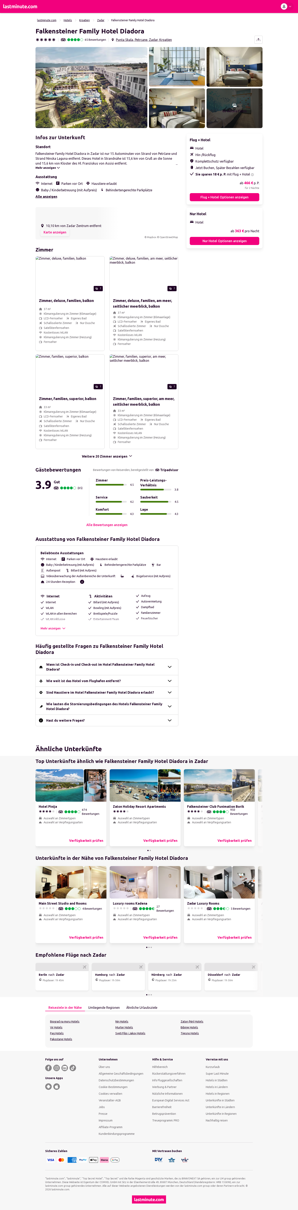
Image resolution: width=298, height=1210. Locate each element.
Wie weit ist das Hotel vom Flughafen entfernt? (83, 681)
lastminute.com (46, 20)
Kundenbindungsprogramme (117, 1133)
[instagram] (56, 1068)
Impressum (106, 1120)
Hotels (68, 20)
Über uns (104, 1067)
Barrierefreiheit (162, 1107)
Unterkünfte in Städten (220, 1100)
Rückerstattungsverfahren (168, 1073)
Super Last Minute (217, 1073)
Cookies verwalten (110, 1093)
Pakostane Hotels (61, 1039)
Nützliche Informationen (167, 1093)
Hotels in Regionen (217, 1093)
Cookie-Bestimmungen (113, 1087)
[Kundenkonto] (287, 6)
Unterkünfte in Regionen (221, 1113)
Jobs (102, 1107)
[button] (91, 87)
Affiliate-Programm (110, 1127)
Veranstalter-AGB (110, 1100)
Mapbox (151, 237)
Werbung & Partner (164, 1087)
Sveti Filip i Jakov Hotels (130, 1033)
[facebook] (48, 1068)
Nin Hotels (121, 1021)
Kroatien (84, 20)
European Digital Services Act (170, 1100)
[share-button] (258, 40)
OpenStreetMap (169, 237)
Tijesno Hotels (190, 1033)
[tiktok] (73, 1068)
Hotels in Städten (216, 1080)
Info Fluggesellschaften (167, 1080)
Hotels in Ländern (217, 1087)
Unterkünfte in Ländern (220, 1107)
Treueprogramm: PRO (165, 1120)
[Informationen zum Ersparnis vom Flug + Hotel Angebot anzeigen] (252, 174)
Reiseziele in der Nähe (65, 1007)
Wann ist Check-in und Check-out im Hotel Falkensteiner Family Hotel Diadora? (100, 667)
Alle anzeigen (46, 196)
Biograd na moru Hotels (64, 1021)
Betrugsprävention (164, 1113)
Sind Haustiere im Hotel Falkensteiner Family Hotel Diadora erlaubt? (100, 692)
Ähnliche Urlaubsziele (141, 1007)
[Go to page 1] (148, 850)
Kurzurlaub (213, 1067)
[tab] (65, 1007)
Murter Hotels (124, 1027)
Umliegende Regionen (104, 1007)
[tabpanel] (149, 1031)
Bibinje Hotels (189, 1027)
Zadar (100, 20)
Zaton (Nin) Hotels (192, 1021)
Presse (103, 1113)
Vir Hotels (56, 1027)
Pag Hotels (57, 1033)
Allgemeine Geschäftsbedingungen (121, 1073)
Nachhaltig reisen (217, 1120)
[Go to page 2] (150, 850)
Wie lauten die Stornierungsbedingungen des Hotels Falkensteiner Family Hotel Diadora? (104, 706)
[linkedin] (64, 1068)
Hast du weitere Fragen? (65, 720)
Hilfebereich (160, 1067)
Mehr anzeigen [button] (51, 628)
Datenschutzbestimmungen (116, 1080)
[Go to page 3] (151, 947)
